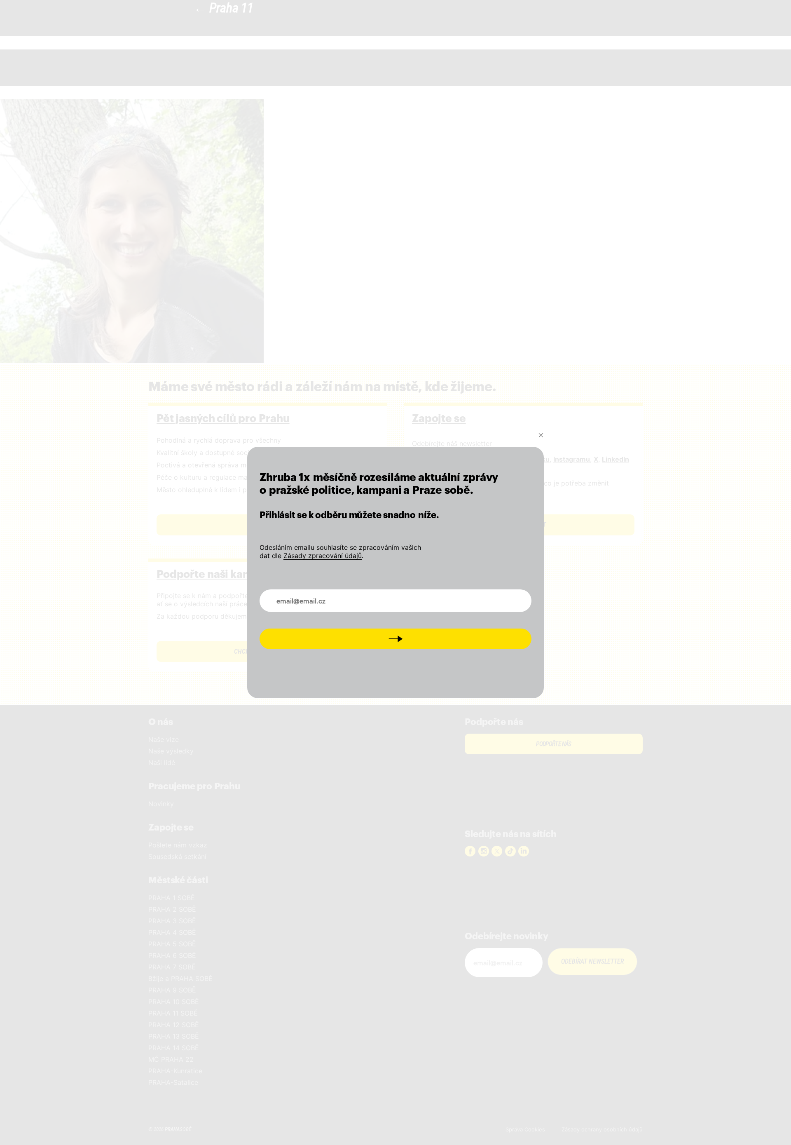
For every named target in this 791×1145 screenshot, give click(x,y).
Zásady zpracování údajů (322, 555)
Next (396, 639)
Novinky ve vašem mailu (304, 596)
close (541, 435)
